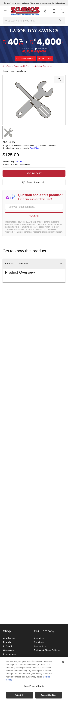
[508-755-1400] (54, 11)
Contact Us (40, 646)
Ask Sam (34, 215)
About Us (39, 638)
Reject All (19, 695)
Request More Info (36, 182)
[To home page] (25, 11)
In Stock (7, 646)
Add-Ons (7, 66)
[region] (34, 679)
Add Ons (18, 161)
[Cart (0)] (63, 11)
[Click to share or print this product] (59, 79)
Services (38, 642)
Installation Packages (42, 66)
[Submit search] (60, 21)
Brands (7, 642)
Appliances (9, 638)
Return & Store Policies (47, 650)
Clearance (8, 650)
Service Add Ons (21, 66)
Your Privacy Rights (34, 686)
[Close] (62, 661)
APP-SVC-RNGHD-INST (21, 165)
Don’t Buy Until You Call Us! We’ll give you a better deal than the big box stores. (36, 3)
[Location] (45, 11)
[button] (5, 11)
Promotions (9, 654)
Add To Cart (34, 173)
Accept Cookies (48, 695)
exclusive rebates (25, 58)
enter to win (45, 58)
